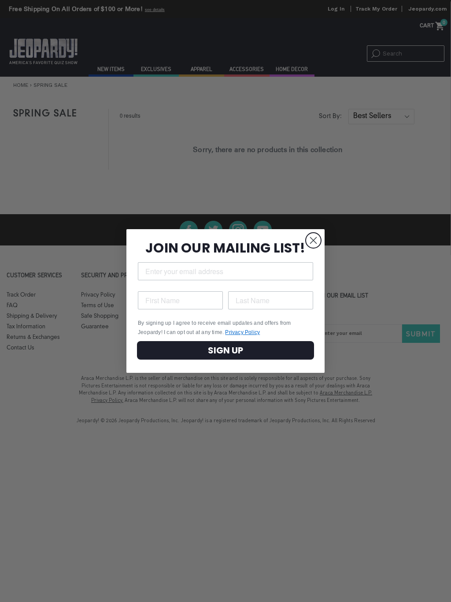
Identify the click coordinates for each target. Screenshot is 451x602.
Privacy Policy (242, 332)
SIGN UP (225, 350)
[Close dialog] (313, 240)
